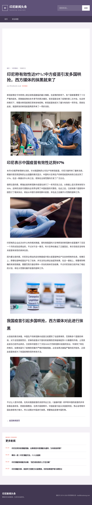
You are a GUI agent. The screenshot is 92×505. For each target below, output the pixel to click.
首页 (6, 19)
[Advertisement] (46, 50)
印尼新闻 (15, 68)
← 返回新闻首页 (13, 420)
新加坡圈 (15, 19)
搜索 (86, 8)
